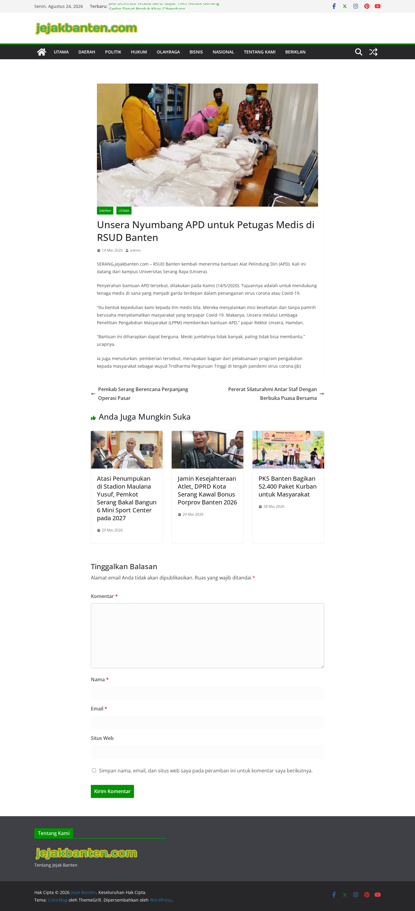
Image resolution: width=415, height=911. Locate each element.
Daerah (86, 52)
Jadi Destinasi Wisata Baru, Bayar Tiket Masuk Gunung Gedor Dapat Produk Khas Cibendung (164, 9)
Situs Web (102, 738)
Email (99, 708)
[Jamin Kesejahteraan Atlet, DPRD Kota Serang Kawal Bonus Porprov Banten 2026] (207, 435)
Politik (113, 52)
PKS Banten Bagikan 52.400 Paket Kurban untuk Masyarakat (288, 486)
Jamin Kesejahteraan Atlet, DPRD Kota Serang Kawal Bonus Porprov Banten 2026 (207, 490)
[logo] (85, 848)
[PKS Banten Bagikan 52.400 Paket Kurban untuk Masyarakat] (288, 435)
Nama (100, 679)
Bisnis (196, 52)
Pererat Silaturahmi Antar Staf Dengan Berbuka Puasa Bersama (272, 393)
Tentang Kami (260, 52)
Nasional (223, 52)
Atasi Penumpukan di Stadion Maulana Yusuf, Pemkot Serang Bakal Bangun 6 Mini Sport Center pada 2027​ (126, 498)
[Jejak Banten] (41, 52)
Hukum (139, 52)
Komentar (104, 596)
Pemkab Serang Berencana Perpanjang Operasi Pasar (143, 393)
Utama (61, 52)
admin (135, 250)
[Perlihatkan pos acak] (373, 52)
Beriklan (295, 52)
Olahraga (168, 52)
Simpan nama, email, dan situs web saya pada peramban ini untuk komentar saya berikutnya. (206, 770)
